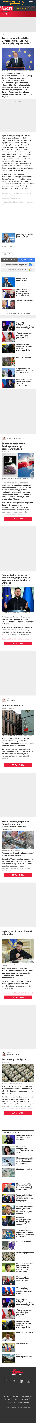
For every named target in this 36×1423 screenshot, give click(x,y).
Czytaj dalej (18, 519)
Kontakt (16, 1396)
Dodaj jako (17, 270)
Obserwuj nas (16, 265)
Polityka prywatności (22, 1399)
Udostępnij (28, 259)
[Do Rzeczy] (1, 34)
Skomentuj (8, 259)
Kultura (9, 254)
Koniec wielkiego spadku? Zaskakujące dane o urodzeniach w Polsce (15, 824)
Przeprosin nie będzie (13, 705)
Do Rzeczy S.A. (13, 1407)
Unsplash (12, 1083)
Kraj (5, 14)
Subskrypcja (26, 1396)
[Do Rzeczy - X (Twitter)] (14, 1381)
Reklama (8, 1399)
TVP (21, 850)
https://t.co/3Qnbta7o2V (11, 198)
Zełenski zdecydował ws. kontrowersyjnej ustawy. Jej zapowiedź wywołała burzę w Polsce (16, 579)
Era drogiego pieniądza (14, 1059)
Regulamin (11, 1402)
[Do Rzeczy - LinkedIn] (21, 1381)
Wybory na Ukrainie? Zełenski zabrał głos (17, 932)
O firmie (7, 1396)
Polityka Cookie (23, 1402)
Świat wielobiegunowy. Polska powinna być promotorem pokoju (14, 446)
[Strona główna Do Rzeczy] (6, 9)
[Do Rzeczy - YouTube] (28, 1381)
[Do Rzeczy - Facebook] (7, 1381)
